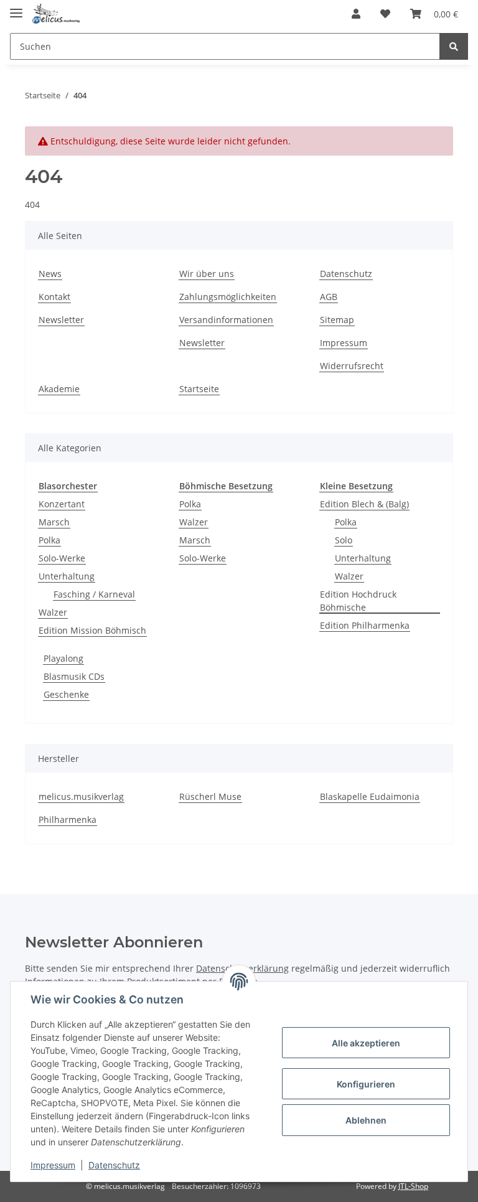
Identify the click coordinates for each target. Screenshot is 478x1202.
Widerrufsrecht (351, 366)
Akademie (59, 389)
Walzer (53, 612)
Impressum (343, 343)
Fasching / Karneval (94, 594)
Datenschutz (346, 273)
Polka (49, 540)
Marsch (54, 522)
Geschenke (66, 694)
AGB (328, 297)
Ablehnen (366, 1120)
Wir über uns (206, 273)
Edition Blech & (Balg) (364, 504)
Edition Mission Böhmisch (92, 630)
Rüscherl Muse (210, 796)
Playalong (63, 658)
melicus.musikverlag (81, 796)
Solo (343, 540)
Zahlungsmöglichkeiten (227, 297)
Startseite (199, 389)
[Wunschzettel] (385, 13)
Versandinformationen (226, 320)
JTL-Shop (413, 1186)
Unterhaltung (67, 576)
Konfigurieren (366, 1084)
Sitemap (337, 320)
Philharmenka (67, 819)
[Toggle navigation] (16, 8)
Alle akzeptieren (366, 1043)
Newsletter (61, 320)
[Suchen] (453, 46)
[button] (356, 13)
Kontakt (54, 297)
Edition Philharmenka (365, 625)
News (50, 273)
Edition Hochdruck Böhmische (358, 600)
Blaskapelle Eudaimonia (369, 796)
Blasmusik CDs (74, 676)
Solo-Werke (62, 558)
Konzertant (62, 504)
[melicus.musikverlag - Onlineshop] (56, 14)
